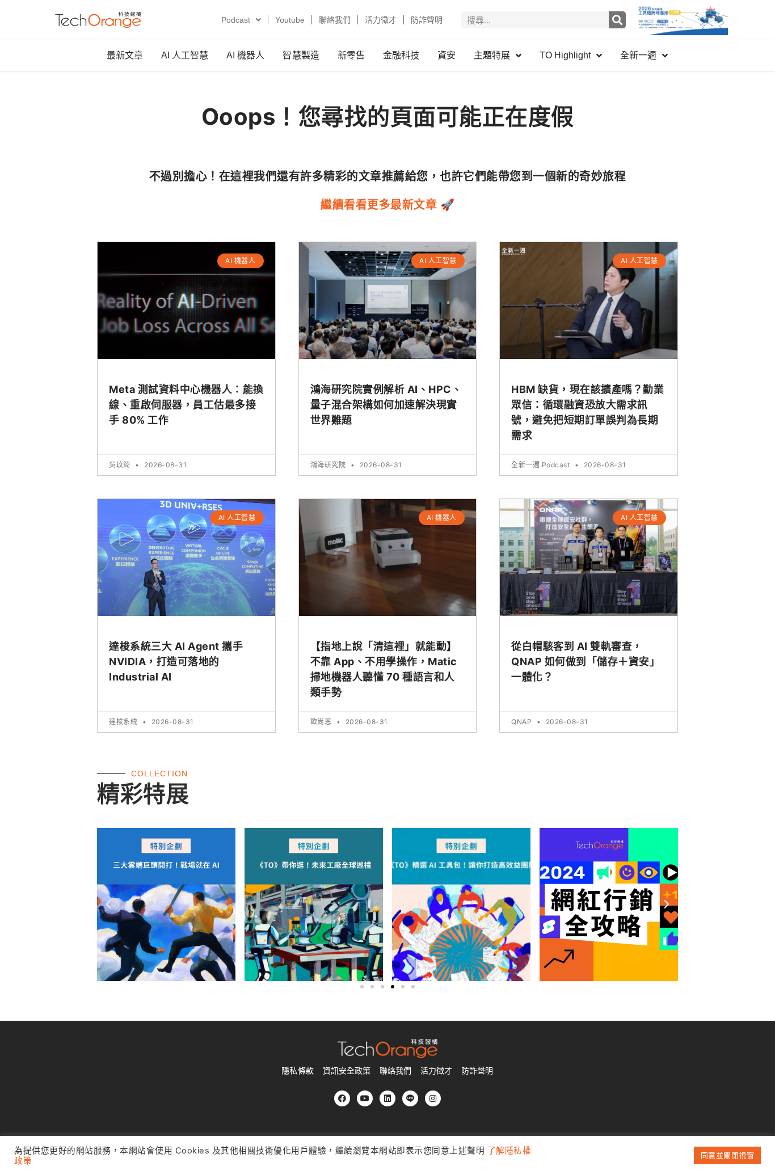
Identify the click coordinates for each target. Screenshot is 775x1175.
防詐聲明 (427, 19)
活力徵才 (381, 19)
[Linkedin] (387, 1098)
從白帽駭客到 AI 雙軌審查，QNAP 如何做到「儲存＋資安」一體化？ (585, 661)
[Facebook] (342, 1098)
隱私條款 (297, 1070)
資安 (446, 55)
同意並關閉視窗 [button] (728, 1155)
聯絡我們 (335, 19)
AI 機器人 (245, 55)
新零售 (351, 55)
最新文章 (125, 55)
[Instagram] (433, 1098)
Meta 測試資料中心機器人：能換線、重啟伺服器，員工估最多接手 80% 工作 (186, 404)
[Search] (617, 19)
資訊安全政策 (346, 1070)
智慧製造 (301, 55)
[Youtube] (365, 1098)
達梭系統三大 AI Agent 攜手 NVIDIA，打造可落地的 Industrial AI (176, 661)
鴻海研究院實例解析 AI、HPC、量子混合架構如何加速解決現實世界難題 (386, 404)
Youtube (290, 19)
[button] (109, 904)
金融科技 (401, 55)
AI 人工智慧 (184, 55)
